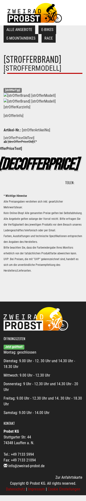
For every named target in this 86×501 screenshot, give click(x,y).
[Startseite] (34, 12)
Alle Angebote (19, 29)
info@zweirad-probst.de (26, 466)
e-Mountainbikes (20, 38)
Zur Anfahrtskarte (68, 477)
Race (48, 38)
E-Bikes (47, 29)
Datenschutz (15, 489)
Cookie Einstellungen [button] (64, 489)
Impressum (36, 489)
